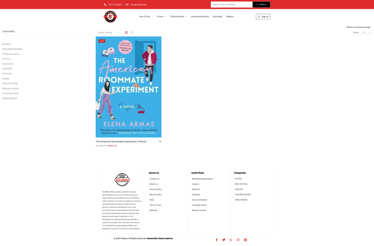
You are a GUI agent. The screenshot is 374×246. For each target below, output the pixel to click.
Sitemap (153, 210)
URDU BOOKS (9, 98)
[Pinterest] (245, 240)
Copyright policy (199, 205)
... (3, 39)
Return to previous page (358, 27)
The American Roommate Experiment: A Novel (121, 141)
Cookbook (8, 63)
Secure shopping (199, 199)
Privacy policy (155, 189)
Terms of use (155, 205)
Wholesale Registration (202, 178)
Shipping (196, 194)
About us (153, 184)
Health (5, 78)
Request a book (199, 210)
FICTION (6, 73)
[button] (263, 16)
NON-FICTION (10, 83)
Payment (196, 189)
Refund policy (155, 194)
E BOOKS (7, 68)
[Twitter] (224, 240)
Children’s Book (10, 54)
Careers (195, 184)
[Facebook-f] (217, 240)
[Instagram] (238, 240)
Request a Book (10, 88)
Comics (6, 58)
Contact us (154, 178)
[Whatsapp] (231, 240)
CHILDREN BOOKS (12, 49)
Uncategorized (10, 93)
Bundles (6, 44)
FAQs (151, 199)
